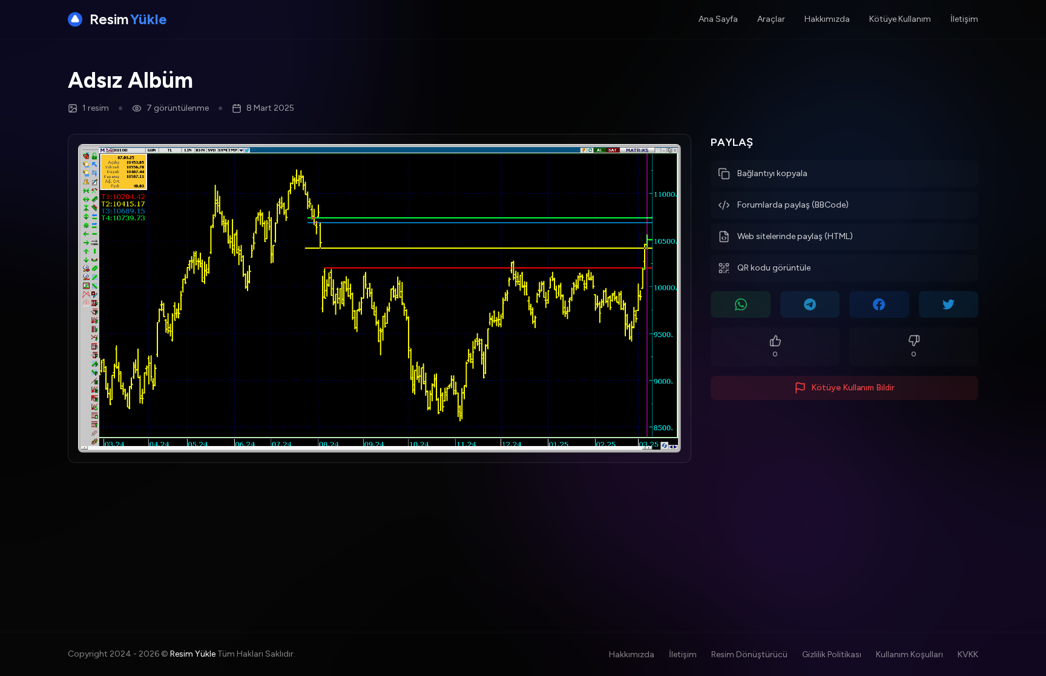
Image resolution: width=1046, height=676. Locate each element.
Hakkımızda (827, 19)
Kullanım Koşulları (909, 654)
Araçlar (771, 19)
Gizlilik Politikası (831, 654)
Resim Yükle (192, 654)
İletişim (964, 19)
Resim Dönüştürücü (749, 654)
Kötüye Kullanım (900, 19)
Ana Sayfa (718, 19)
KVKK (968, 654)
